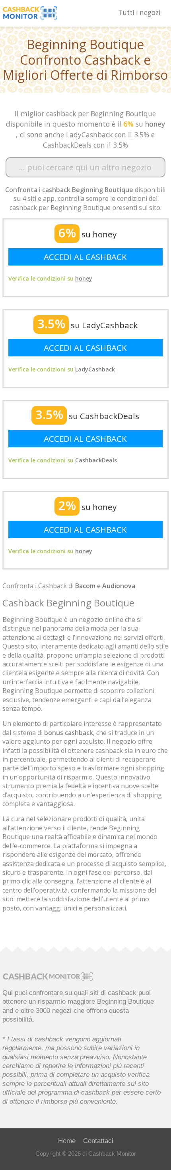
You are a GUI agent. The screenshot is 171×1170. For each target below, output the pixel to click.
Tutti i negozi (139, 12)
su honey (87, 234)
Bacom (85, 585)
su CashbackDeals (87, 415)
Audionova (118, 585)
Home (67, 1141)
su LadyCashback (87, 325)
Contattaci (98, 1141)
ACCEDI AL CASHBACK (85, 256)
